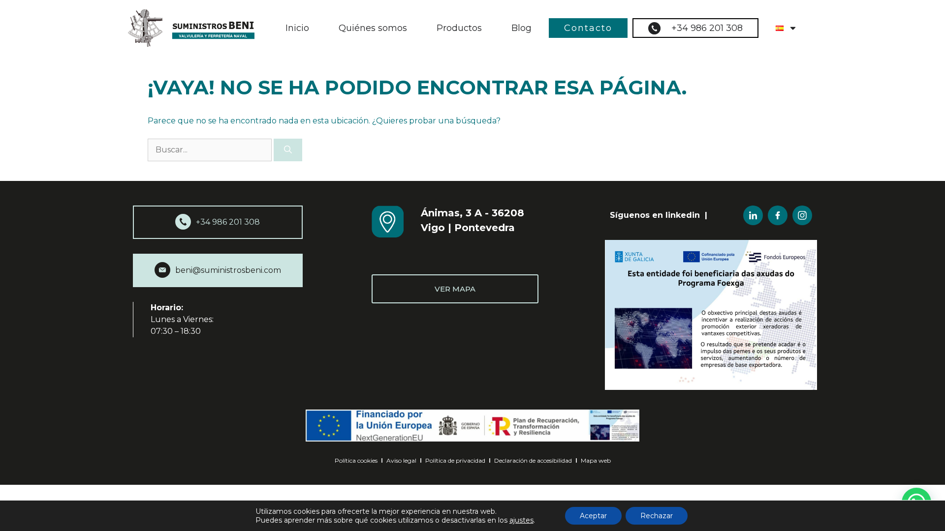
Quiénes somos (373, 28)
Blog (521, 28)
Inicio (297, 28)
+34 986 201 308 (707, 28)
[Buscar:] (211, 149)
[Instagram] (802, 215)
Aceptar (593, 515)
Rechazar (656, 515)
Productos (459, 28)
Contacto (588, 28)
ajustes (521, 520)
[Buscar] (288, 150)
